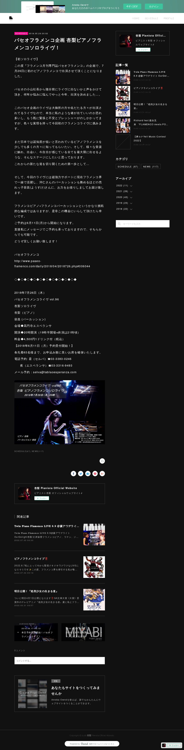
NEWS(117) (38, 451)
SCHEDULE (151, 18)
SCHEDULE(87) (22, 451)
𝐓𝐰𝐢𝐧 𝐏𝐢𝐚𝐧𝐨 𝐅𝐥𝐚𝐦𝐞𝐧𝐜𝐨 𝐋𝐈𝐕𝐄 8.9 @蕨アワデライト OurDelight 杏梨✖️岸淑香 (64, 526)
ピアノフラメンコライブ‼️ (31, 558)
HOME (136, 18)
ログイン (153, 6)
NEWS (151, 166)
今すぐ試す (132, 6)
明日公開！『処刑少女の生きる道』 (36, 591)
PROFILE (169, 18)
